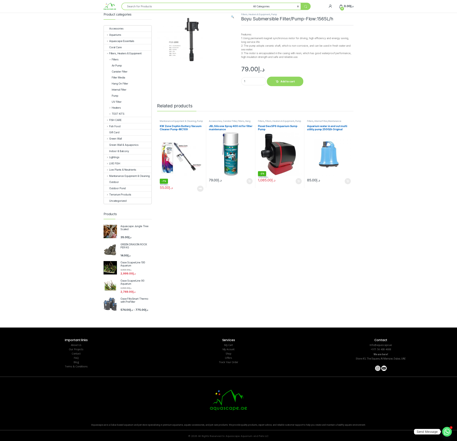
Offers (228, 358)
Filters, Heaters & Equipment (255, 14)
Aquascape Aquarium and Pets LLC (247, 436)
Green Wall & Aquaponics (124, 144)
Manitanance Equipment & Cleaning (178, 121)
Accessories (215, 121)
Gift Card (114, 132)
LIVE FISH (114, 163)
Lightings (114, 157)
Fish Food (114, 126)
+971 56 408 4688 (381, 349)
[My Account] (330, 6)
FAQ (76, 358)
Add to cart (287, 81)
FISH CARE (115, 120)
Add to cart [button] (250, 181)
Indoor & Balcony (119, 151)
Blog (76, 362)
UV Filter (117, 101)
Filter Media (118, 77)
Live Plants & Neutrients (122, 169)
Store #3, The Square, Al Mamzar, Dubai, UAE (381, 358)
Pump (274, 14)
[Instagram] (377, 368)
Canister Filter (230, 121)
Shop (228, 353)
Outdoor (114, 182)
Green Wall (115, 138)
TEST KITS (118, 113)
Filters (241, 121)
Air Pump (117, 65)
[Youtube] (384, 368)
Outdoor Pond (117, 188)
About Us (76, 345)
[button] (232, 17)
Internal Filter (320, 121)
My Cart (228, 345)
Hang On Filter (120, 83)
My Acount (228, 349)
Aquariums (115, 34)
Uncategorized (118, 200)
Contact (76, 353)
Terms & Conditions (76, 366)
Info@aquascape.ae (381, 345)
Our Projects (76, 349)
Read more (200, 189)
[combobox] (186, 6)
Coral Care (115, 47)
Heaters (116, 107)
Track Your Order (228, 362)
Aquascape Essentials (121, 41)
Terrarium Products (120, 194)
